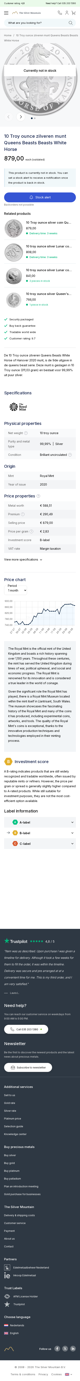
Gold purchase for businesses (22, 1194)
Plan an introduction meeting (21, 1186)
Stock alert (43, 197)
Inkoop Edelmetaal (24, 1275)
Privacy (43, 1374)
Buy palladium (12, 1178)
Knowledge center (15, 1134)
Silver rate (10, 1110)
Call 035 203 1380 (27, 1029)
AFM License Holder (25, 1296)
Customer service (15, 1223)
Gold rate (9, 1103)
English (14, 1333)
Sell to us (9, 1095)
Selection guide (13, 1126)
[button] (8, 116)
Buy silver (10, 1155)
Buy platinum (11, 1170)
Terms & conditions (22, 1374)
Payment (9, 1230)
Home (7, 35)
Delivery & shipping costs (19, 1215)
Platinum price (12, 1118)
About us (9, 1238)
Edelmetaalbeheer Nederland (31, 1267)
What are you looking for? (25, 22)
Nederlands (16, 1325)
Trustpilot (19, 1304)
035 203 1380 (69, 3)
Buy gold (9, 1163)
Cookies (56, 1374)
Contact (9, 1246)
